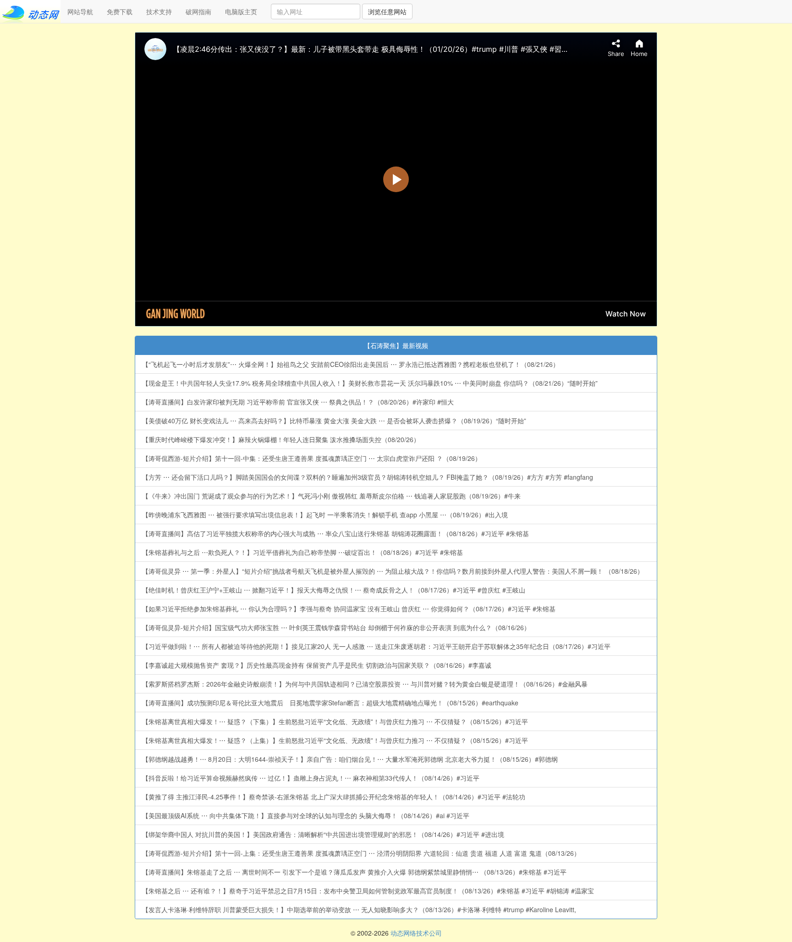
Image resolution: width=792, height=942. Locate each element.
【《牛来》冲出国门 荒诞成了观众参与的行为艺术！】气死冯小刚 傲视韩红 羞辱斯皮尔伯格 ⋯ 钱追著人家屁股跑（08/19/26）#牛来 (331, 495)
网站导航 (80, 11)
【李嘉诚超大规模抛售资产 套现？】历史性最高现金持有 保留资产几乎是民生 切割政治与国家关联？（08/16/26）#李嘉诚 (316, 665)
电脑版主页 (241, 11)
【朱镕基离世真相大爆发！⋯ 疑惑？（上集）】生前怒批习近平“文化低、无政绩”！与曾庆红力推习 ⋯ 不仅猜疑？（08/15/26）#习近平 (335, 740)
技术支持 (159, 11)
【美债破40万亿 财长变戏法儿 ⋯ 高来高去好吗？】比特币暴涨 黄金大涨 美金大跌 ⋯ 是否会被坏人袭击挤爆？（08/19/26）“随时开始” (334, 420)
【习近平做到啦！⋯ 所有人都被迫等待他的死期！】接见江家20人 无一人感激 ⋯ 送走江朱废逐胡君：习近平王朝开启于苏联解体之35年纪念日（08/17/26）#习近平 (376, 646)
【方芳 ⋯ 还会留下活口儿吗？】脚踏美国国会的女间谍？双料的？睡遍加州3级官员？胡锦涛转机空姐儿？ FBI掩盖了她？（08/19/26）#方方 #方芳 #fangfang (367, 477)
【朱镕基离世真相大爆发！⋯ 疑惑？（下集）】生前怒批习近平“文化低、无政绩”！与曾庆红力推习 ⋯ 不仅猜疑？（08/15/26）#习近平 (335, 721)
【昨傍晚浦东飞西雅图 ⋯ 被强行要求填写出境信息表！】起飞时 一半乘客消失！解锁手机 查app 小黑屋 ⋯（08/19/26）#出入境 (325, 514)
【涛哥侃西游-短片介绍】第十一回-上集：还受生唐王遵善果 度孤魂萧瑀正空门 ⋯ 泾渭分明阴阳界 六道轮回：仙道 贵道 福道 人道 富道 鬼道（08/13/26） (361, 853)
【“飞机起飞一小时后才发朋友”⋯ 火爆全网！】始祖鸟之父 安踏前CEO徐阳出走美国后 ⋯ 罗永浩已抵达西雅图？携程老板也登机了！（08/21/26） (350, 364)
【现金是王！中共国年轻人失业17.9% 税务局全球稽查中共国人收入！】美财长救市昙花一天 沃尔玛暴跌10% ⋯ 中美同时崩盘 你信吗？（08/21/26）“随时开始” (370, 383)
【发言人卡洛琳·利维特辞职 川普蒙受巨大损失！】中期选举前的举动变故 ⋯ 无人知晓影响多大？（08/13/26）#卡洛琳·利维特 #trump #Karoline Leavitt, (359, 909)
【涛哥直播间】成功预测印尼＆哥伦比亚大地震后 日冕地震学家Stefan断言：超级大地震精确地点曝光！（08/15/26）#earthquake (330, 702)
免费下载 (119, 11)
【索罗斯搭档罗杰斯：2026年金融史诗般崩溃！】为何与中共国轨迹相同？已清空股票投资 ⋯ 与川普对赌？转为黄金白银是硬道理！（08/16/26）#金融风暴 (365, 683)
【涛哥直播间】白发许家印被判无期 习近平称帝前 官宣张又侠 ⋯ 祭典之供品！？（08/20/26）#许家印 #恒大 (298, 401)
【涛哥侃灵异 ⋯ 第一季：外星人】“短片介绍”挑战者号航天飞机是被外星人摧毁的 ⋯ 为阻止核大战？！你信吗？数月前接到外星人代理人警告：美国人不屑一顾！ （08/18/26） (393, 571)
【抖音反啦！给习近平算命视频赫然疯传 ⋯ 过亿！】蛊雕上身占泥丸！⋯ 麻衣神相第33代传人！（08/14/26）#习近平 (310, 777)
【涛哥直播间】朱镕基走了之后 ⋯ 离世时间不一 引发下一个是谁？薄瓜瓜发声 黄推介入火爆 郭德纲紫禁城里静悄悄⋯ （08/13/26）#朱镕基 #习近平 (354, 871)
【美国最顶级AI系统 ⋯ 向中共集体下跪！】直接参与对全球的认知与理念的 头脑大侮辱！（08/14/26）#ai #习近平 (305, 815)
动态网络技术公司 (416, 932)
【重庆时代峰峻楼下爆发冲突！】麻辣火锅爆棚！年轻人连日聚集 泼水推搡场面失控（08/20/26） (281, 439)
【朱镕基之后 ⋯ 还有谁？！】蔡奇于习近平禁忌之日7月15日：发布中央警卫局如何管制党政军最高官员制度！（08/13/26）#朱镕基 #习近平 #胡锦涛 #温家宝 (368, 890)
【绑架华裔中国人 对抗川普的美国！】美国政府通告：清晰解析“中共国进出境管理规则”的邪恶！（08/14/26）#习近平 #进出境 (323, 834)
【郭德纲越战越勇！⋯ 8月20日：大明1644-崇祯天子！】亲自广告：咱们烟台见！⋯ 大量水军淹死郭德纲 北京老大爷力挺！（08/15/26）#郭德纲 (350, 759)
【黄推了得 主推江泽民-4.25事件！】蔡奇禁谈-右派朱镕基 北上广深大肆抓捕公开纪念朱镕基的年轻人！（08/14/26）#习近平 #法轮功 (333, 796)
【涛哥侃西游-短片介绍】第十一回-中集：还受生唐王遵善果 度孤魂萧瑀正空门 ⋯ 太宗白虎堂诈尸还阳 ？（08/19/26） (311, 458)
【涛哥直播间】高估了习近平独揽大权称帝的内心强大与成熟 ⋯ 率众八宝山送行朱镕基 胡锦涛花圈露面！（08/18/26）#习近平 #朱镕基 (335, 533)
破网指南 (198, 11)
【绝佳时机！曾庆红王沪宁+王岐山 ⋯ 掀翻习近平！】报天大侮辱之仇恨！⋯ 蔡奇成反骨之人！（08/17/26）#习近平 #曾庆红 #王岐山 (333, 589)
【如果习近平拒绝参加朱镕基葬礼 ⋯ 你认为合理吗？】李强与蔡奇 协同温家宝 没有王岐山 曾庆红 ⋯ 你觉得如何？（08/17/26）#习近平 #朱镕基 (349, 608)
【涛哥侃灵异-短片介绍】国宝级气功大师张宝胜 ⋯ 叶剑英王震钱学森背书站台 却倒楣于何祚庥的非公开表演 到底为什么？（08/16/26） (336, 627)
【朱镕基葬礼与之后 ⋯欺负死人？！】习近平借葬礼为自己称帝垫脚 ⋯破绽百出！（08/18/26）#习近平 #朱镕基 (302, 552)
